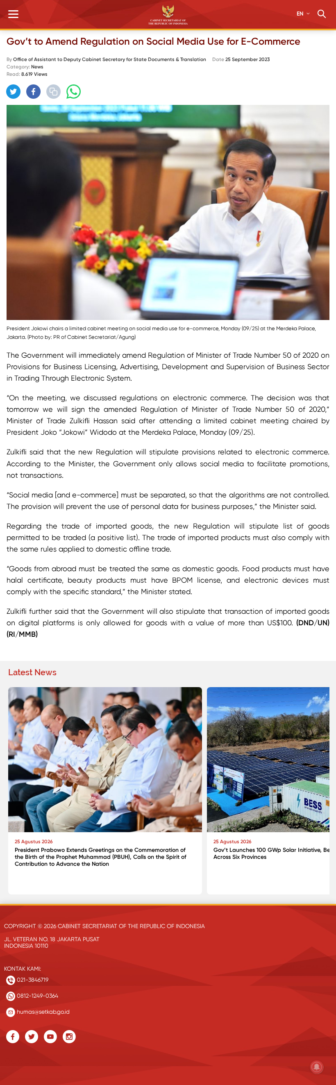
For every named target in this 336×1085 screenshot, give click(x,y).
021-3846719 (31, 979)
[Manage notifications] (316, 1067)
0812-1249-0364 (36, 995)
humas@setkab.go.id (42, 1011)
